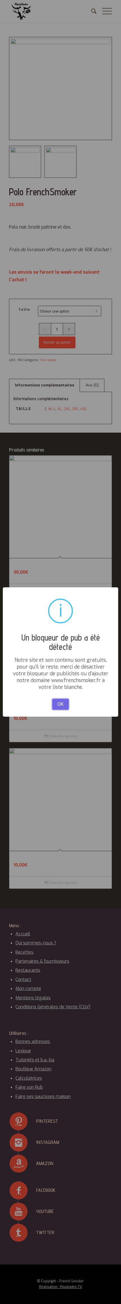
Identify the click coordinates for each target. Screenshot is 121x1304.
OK (60, 704)
